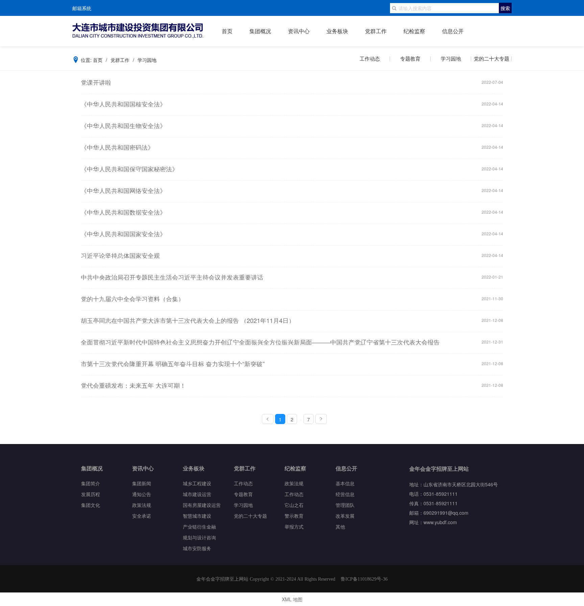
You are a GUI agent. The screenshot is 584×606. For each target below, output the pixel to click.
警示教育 (294, 515)
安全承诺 (141, 515)
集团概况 (260, 31)
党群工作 (376, 31)
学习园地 (451, 58)
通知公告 (141, 493)
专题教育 (410, 58)
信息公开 (453, 31)
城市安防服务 (197, 548)
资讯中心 (299, 31)
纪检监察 (414, 31)
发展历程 (90, 493)
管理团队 (345, 504)
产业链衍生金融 (199, 526)
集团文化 (90, 504)
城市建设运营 (197, 493)
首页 (227, 31)
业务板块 (337, 31)
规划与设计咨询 (199, 537)
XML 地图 (292, 599)
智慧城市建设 (197, 515)
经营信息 (345, 493)
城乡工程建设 (197, 483)
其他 (340, 526)
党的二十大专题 (491, 58)
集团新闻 (141, 483)
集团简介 (90, 483)
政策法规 (141, 504)
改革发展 (345, 515)
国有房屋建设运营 (202, 504)
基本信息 (345, 483)
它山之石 (294, 504)
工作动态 (370, 58)
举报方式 (294, 526)
